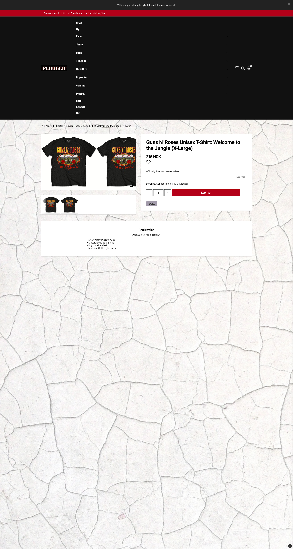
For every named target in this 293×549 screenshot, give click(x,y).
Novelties (81, 69)
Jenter (80, 44)
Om (78, 113)
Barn (79, 52)
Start (79, 23)
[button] (237, 68)
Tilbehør (81, 61)
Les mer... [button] (242, 176)
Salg (79, 101)
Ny (77, 29)
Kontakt (80, 107)
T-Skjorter (58, 126)
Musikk (80, 93)
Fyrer (79, 36)
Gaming (80, 85)
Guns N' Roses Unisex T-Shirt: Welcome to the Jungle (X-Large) (98, 126)
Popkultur (82, 77)
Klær (48, 126)
